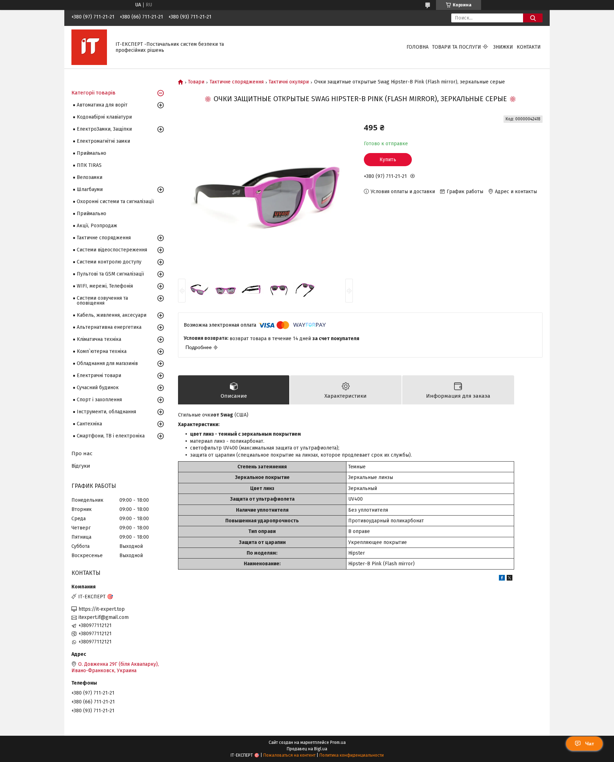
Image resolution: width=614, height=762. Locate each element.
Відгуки (80, 466)
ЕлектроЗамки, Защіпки (104, 129)
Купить (387, 160)
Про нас (81, 453)
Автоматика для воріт (102, 105)
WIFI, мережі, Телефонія (105, 286)
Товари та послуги (456, 47)
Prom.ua (338, 742)
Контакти (529, 47)
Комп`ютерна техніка (101, 351)
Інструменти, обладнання (106, 412)
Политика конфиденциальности (351, 755)
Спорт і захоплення (99, 400)
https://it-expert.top (102, 609)
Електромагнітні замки (103, 141)
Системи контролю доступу (109, 262)
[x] (509, 579)
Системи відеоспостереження (112, 250)
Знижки (503, 47)
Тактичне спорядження (237, 82)
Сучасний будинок (98, 388)
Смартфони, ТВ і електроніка (111, 436)
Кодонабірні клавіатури (104, 117)
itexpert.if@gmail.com (104, 617)
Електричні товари (99, 375)
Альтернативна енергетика (109, 327)
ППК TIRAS (89, 165)
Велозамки (89, 177)
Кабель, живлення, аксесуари (111, 315)
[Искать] (533, 17)
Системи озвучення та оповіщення (102, 300)
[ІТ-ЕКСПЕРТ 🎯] (89, 47)
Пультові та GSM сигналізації (110, 274)
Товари (196, 82)
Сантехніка (89, 424)
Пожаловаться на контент (289, 755)
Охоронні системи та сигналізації (115, 201)
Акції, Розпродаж (97, 226)
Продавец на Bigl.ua (307, 748)
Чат (589, 743)
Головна (417, 47)
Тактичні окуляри (289, 82)
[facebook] (502, 579)
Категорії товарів (93, 92)
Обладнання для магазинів (107, 363)
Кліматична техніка (99, 339)
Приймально (91, 153)
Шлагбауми (90, 189)
